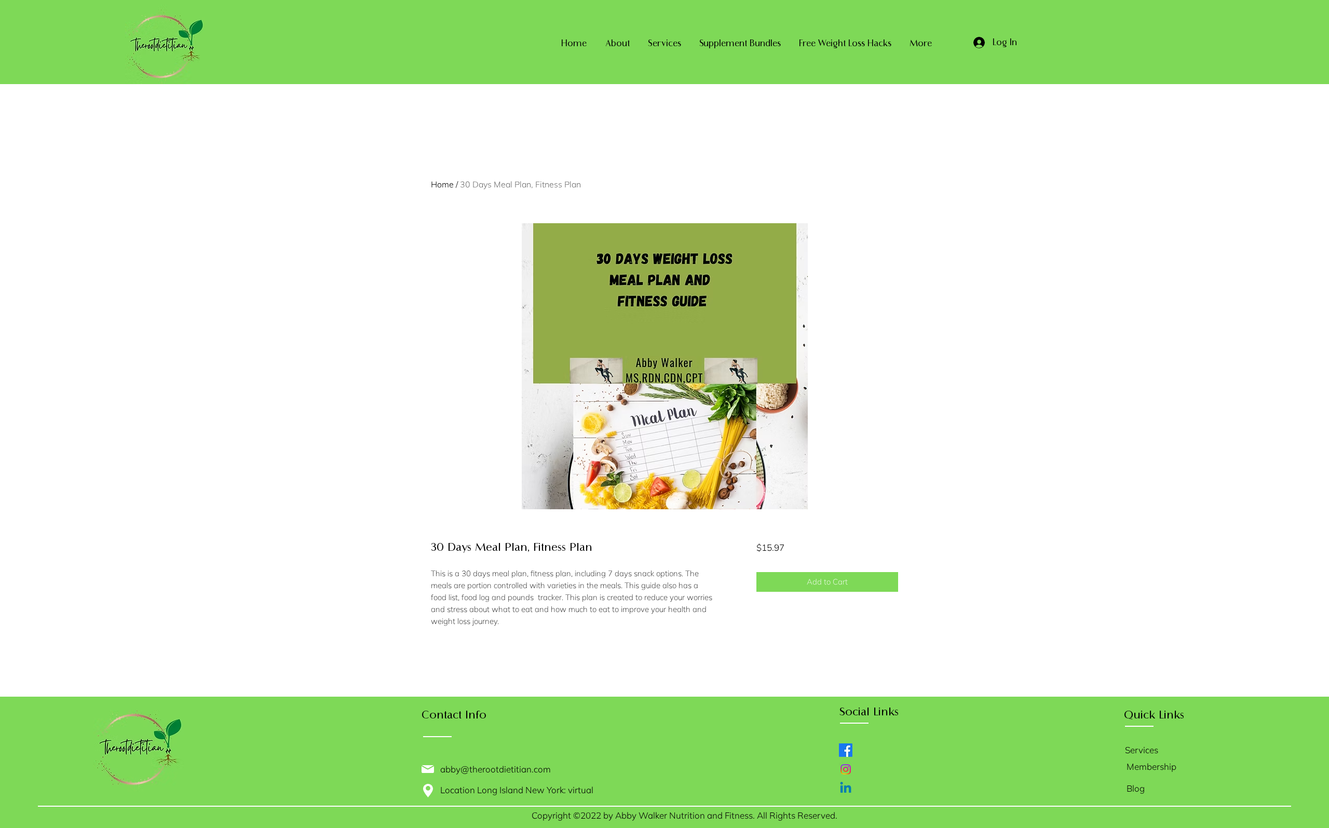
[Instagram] (845, 769)
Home (442, 184)
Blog (1136, 788)
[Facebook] (845, 750)
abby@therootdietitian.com (495, 769)
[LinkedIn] (845, 788)
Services (1141, 749)
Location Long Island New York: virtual (519, 789)
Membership (1151, 766)
